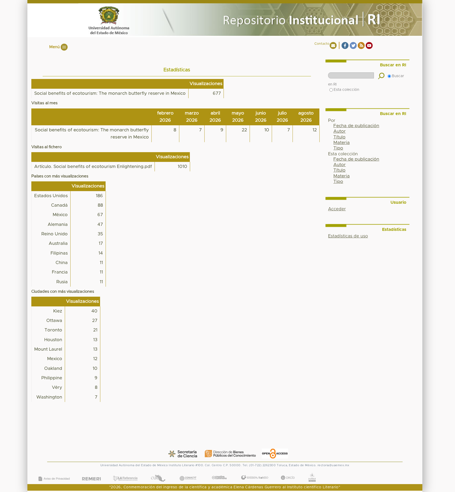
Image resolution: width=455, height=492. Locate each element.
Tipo (338, 148)
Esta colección (346, 90)
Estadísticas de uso (348, 236)
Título (339, 137)
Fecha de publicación (356, 125)
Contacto (321, 44)
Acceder (337, 209)
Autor (339, 131)
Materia (341, 142)
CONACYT (187, 473)
